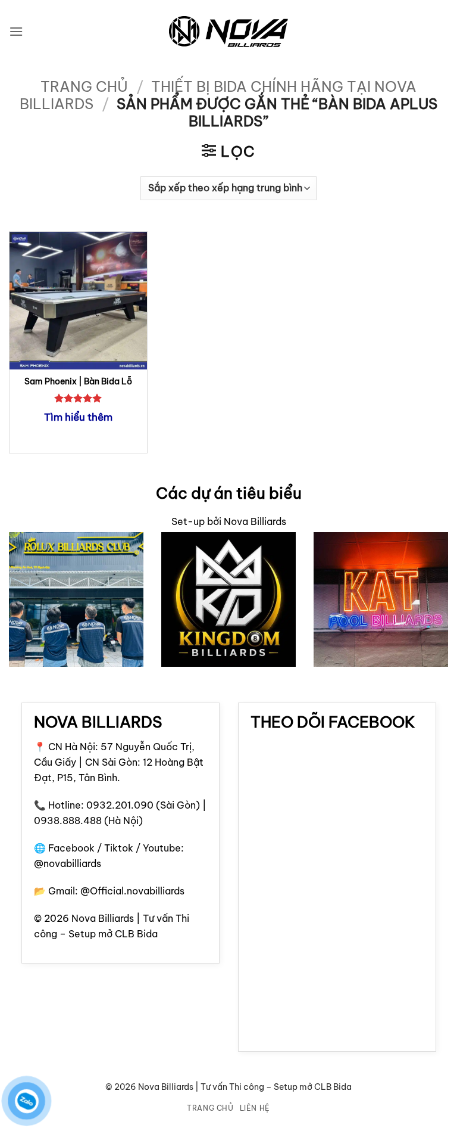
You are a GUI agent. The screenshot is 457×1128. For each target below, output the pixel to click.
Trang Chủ (210, 1108)
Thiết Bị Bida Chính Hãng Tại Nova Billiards (218, 95)
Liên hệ (255, 1108)
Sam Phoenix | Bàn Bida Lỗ (78, 381)
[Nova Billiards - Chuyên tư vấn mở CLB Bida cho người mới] (228, 32)
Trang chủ (84, 86)
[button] (16, 31)
